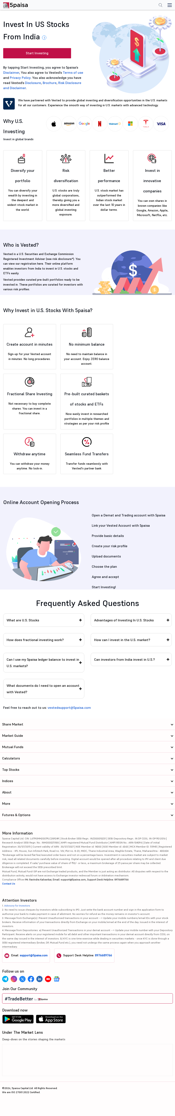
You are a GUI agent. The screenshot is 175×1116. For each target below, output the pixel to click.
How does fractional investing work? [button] (35, 640)
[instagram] (14, 979)
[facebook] (31, 979)
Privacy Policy (20, 77)
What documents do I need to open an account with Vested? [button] (43, 688)
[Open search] (160, 5)
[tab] (43, 620)
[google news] (56, 979)
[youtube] (48, 979)
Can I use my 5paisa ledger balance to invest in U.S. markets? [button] (43, 662)
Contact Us (8, 883)
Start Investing (37, 53)
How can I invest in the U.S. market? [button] (122, 640)
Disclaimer (11, 72)
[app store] (51, 1020)
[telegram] (5, 979)
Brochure (50, 83)
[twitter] (22, 979)
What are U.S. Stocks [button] (23, 620)
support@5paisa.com (34, 955)
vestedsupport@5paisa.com (69, 707)
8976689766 (103, 955)
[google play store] (18, 1020)
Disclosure (33, 83)
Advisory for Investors (17, 905)
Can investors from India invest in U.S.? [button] (124, 659)
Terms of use (73, 72)
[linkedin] (39, 979)
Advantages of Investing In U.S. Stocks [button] (124, 620)
